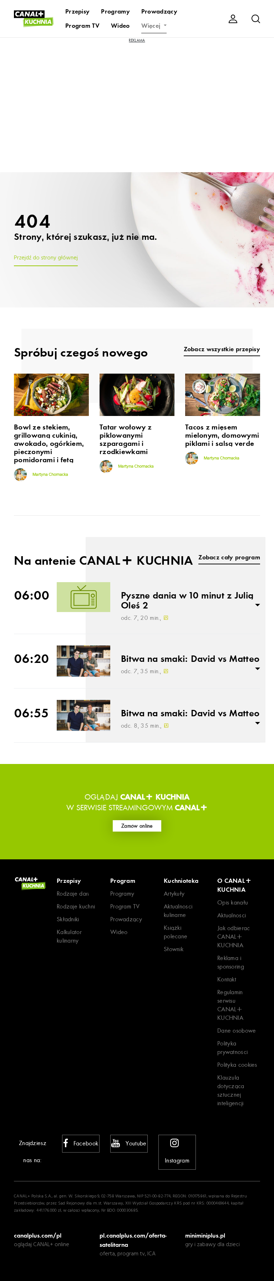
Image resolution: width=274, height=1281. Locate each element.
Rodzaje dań (73, 893)
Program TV (82, 25)
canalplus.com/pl (37, 1235)
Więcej (151, 25)
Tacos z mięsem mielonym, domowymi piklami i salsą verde (222, 435)
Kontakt (226, 979)
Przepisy (77, 11)
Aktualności (231, 915)
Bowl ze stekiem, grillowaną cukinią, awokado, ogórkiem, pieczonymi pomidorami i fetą (49, 443)
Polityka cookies (237, 1065)
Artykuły (174, 893)
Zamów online (137, 826)
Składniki (68, 919)
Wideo (120, 25)
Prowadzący (159, 11)
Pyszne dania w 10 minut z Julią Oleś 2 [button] (187, 600)
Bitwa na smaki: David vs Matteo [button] (190, 659)
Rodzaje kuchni (76, 906)
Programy (115, 11)
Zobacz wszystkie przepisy (222, 349)
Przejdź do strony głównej (46, 258)
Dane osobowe (236, 1030)
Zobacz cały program (229, 557)
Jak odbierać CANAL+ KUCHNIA (233, 936)
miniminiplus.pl (205, 1235)
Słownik (173, 949)
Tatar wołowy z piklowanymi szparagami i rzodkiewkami (126, 439)
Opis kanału (232, 902)
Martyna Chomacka (49, 474)
